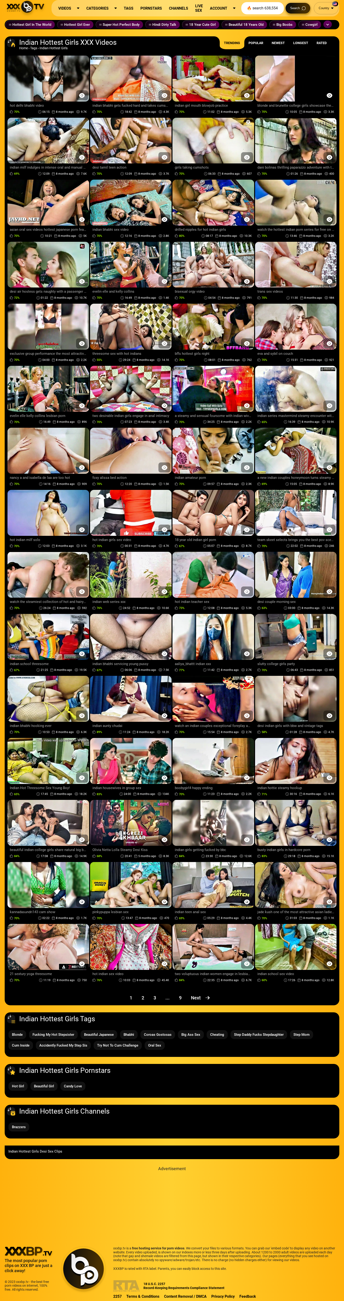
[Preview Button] (82, 95)
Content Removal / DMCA (185, 1296)
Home (23, 48)
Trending (232, 43)
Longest (300, 43)
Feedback (247, 1296)
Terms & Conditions (142, 1296)
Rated (322, 43)
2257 (117, 1296)
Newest (278, 43)
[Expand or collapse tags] (327, 24)
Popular (256, 43)
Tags (33, 48)
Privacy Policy (223, 1296)
